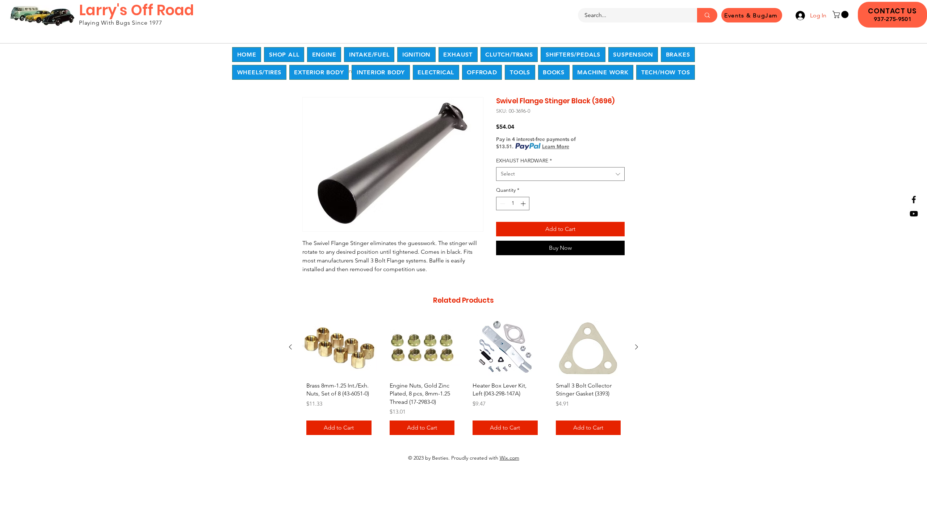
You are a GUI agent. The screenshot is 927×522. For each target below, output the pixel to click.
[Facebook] (914, 199)
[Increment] (523, 203)
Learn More (555, 146)
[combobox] (560, 174)
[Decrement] (501, 203)
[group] (463, 380)
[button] (841, 14)
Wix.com (509, 458)
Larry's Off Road (136, 10)
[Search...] (707, 15)
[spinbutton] (512, 203)
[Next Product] (636, 347)
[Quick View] (339, 347)
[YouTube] (914, 214)
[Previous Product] (290, 347)
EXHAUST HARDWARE (524, 160)
